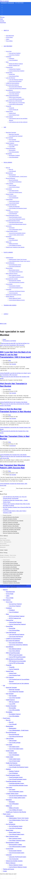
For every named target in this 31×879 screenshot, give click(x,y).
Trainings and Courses (8, 869)
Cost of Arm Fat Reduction (15, 828)
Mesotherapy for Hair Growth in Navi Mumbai (13, 574)
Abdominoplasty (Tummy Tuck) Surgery (19, 818)
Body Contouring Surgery (12, 836)
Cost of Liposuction (13, 858)
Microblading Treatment (15, 714)
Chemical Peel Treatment (15, 622)
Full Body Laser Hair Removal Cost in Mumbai (13, 520)
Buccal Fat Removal (11, 732)
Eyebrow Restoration (11, 705)
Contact (1, 550)
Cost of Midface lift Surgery (15, 809)
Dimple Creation (10, 750)
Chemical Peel (9, 620)
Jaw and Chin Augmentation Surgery (18, 795)
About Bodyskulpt (10, 591)
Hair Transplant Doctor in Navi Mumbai (11, 565)
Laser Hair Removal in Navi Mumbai (11, 517)
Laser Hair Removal (11, 632)
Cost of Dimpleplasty (14, 754)
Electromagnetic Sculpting (12, 842)
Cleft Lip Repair (10, 738)
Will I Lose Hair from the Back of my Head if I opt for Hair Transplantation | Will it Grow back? (15, 354)
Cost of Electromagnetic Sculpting (17, 846)
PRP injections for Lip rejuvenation (17, 661)
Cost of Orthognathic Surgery (16, 791)
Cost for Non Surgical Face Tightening (18, 644)
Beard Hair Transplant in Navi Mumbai (11, 524)
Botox (7, 614)
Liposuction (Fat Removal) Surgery (17, 856)
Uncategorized (12, 445)
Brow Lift (8, 720)
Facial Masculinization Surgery (13, 781)
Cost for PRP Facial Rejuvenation (17, 657)
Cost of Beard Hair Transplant (16, 691)
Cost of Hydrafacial (13, 612)
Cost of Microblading (14, 716)
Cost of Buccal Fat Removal (16, 736)
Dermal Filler (12, 628)
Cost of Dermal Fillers (14, 630)
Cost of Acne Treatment (15, 606)
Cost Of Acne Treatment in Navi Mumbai (12, 579)
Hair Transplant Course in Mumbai (10, 563)
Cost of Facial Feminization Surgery (18, 779)
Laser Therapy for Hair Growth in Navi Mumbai (13, 572)
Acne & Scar (9, 601)
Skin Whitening (9, 646)
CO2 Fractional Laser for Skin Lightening (19, 683)
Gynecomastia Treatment (15, 850)
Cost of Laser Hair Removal (16, 636)
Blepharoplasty (9, 726)
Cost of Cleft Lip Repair (14, 742)
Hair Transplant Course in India (9, 561)
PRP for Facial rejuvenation (15, 655)
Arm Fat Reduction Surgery (15, 826)
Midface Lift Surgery (14, 807)
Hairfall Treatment (10, 699)
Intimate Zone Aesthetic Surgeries (14, 860)
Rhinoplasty (9, 799)
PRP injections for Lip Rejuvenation (14, 659)
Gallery (8, 595)
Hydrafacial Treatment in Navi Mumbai (11, 582)
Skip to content (4, 1)
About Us (5, 589)
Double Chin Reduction (11, 763)
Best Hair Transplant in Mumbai (10, 518)
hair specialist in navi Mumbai (9, 340)
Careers (6, 550)
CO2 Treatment (10, 677)
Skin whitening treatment (15, 648)
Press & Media (9, 597)
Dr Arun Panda (9, 593)
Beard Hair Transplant (11, 687)
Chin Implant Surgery (14, 746)
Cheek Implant (9, 756)
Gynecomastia (9, 848)
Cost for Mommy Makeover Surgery (18, 867)
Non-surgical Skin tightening (13, 640)
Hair (4, 685)
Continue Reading (13, 402)
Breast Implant (9, 830)
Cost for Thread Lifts (14, 669)
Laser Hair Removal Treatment (16, 634)
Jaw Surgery (9, 787)
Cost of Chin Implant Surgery (16, 748)
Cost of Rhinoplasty (14, 803)
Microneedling (12, 708)
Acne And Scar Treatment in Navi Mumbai (12, 577)
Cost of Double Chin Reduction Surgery (18, 767)
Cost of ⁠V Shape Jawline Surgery (17, 797)
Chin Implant (9, 744)
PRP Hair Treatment (14, 701)
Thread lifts (8, 665)
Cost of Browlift (12, 724)
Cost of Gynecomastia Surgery (16, 852)
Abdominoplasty (10, 816)
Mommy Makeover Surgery (16, 865)
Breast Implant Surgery (14, 832)
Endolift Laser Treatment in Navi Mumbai (16, 812)
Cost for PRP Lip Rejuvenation (16, 663)
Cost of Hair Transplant (14, 697)
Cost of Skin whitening (14, 650)
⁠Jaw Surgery (12, 789)
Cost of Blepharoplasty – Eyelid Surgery (19, 730)
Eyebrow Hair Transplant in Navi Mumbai (12, 527)
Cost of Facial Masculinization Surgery (18, 785)
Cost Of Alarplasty (13, 773)
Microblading (9, 712)
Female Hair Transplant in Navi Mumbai (11, 529)
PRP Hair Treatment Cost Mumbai (10, 522)
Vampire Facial (9, 671)
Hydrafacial (9, 608)
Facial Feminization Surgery (13, 775)
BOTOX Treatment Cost (15, 618)
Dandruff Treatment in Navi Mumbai (11, 526)
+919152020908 (10, 2)
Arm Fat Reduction (10, 824)
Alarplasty (8, 769)
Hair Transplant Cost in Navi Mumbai (11, 568)
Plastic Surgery (7, 814)
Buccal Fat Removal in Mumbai (10, 581)
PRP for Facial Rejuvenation (13, 652)
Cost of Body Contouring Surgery (17, 840)
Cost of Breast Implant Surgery (16, 834)
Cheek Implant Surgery (14, 759)
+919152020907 (4, 2)
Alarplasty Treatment (14, 771)
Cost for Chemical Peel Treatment (17, 624)
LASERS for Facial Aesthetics (13, 638)
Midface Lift (9, 805)
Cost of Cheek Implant (14, 761)
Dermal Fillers (9, 626)
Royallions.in (3, 587)
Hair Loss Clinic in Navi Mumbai (10, 531)
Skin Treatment (6, 599)
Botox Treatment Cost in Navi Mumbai (11, 575)
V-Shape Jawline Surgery (12, 793)
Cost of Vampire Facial (14, 675)
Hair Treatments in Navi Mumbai (10, 570)
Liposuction (9, 854)
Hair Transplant (12, 364)
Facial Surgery (6, 718)
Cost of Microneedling (14, 710)
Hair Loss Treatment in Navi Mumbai (11, 533)
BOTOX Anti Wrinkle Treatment (16, 616)
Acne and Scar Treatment (15, 604)
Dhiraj (9, 360)
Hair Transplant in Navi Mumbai (10, 567)
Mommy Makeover (10, 863)
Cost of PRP (12, 703)
